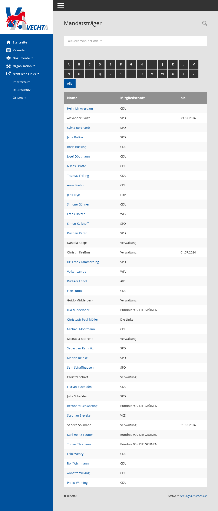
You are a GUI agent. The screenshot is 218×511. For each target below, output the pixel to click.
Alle (69, 83)
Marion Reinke (77, 358)
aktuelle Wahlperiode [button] (83, 41)
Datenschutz (22, 90)
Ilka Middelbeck (78, 310)
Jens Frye (73, 195)
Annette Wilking (78, 473)
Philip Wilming (77, 483)
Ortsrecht (19, 98)
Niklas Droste (76, 166)
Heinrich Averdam (80, 108)
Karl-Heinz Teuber (80, 435)
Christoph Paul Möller (82, 319)
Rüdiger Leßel (77, 281)
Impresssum (21, 82)
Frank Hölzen (76, 214)
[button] (26, 58)
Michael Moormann (81, 329)
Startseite (20, 42)
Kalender (19, 50)
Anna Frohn (75, 185)
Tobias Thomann (79, 444)
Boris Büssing (76, 147)
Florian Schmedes (79, 387)
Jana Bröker (75, 137)
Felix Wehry (75, 454)
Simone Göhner (78, 204)
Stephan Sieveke (78, 415)
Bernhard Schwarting (82, 406)
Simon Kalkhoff (78, 223)
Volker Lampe (76, 271)
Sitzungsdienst (193, 496)
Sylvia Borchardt (78, 128)
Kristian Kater (77, 233)
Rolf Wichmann (78, 463)
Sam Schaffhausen (80, 367)
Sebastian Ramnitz (80, 348)
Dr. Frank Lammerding (83, 262)
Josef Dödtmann (78, 156)
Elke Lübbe (75, 291)
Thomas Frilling (78, 176)
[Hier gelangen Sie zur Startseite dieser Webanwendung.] (26, 18)
